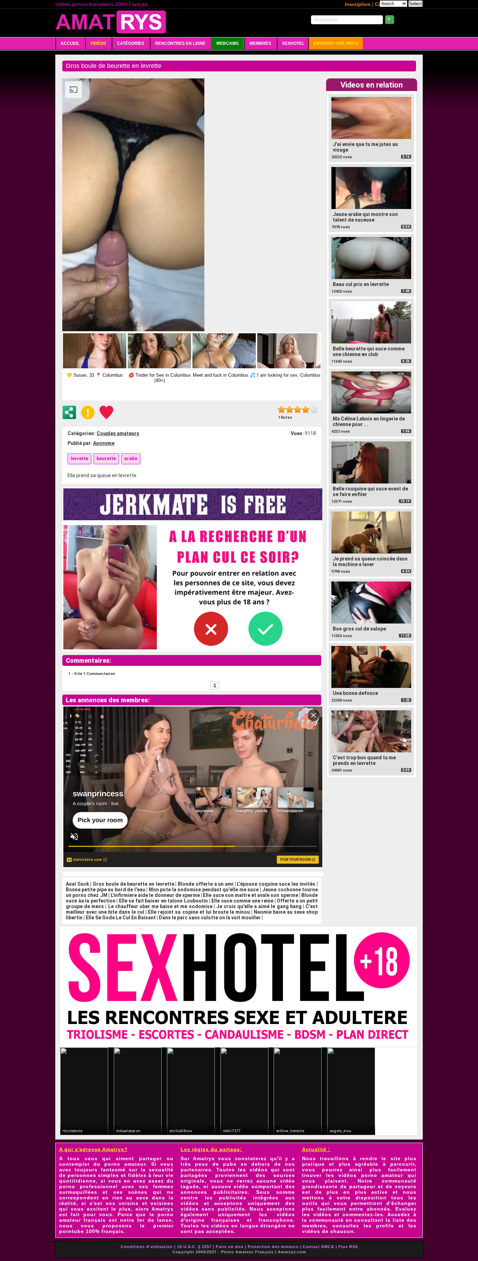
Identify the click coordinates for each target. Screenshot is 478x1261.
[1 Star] (281, 409)
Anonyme (103, 443)
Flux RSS (348, 1247)
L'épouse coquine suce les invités (276, 884)
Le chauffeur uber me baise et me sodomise (160, 906)
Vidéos (98, 43)
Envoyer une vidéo (336, 43)
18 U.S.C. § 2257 (194, 1247)
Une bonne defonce (355, 693)
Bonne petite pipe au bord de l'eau (105, 889)
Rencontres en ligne (180, 43)
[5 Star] (314, 409)
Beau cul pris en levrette (361, 284)
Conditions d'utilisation (147, 1247)
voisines (162, 1203)
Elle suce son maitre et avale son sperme (250, 895)
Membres (260, 43)
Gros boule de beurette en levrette (133, 884)
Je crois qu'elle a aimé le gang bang (259, 906)
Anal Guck (77, 884)
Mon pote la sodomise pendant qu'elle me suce (204, 889)
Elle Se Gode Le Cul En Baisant (121, 917)
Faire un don (230, 1247)
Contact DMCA (318, 1247)
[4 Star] (306, 409)
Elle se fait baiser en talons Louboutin (163, 901)
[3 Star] (298, 409)
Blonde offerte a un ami (205, 884)
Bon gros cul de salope (359, 629)
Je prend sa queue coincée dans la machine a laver (370, 561)
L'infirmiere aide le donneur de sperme (155, 895)
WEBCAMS (227, 43)
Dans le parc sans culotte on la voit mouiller (210, 917)
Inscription (358, 4)
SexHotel (293, 43)
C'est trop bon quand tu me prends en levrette (364, 760)
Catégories (130, 43)
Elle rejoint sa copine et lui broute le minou (198, 912)
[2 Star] (290, 409)
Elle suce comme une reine (242, 901)
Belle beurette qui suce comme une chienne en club (369, 351)
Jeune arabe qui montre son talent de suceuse (365, 217)
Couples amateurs (118, 433)
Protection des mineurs (273, 1247)
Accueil (70, 43)
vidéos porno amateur (370, 1175)
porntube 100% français (91, 1231)
